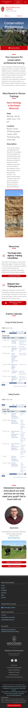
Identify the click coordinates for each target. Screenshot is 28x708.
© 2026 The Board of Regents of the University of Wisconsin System (14, 688)
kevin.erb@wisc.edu (14, 538)
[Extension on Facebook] (12, 661)
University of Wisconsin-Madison (7, 2)
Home (3, 585)
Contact (3, 615)
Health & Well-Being (14, 670)
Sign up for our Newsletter (14, 562)
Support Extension (18, 2)
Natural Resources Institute (13, 8)
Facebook (6, 607)
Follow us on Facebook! (14, 566)
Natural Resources (14, 675)
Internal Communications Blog (10, 631)
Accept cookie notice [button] (14, 705)
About (3, 588)
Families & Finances (14, 672)
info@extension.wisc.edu (8, 686)
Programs (4, 590)
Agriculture (14, 665)
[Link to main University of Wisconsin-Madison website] (14, 645)
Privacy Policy (5, 691)
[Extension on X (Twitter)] (15, 661)
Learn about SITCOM (14, 276)
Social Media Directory (7, 620)
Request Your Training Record (15, 303)
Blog (2, 595)
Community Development (14, 667)
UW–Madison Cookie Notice (19, 702)
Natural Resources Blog (8, 617)
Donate (3, 597)
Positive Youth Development (14, 677)
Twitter (13, 607)
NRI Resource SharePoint (8, 630)
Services (3, 593)
